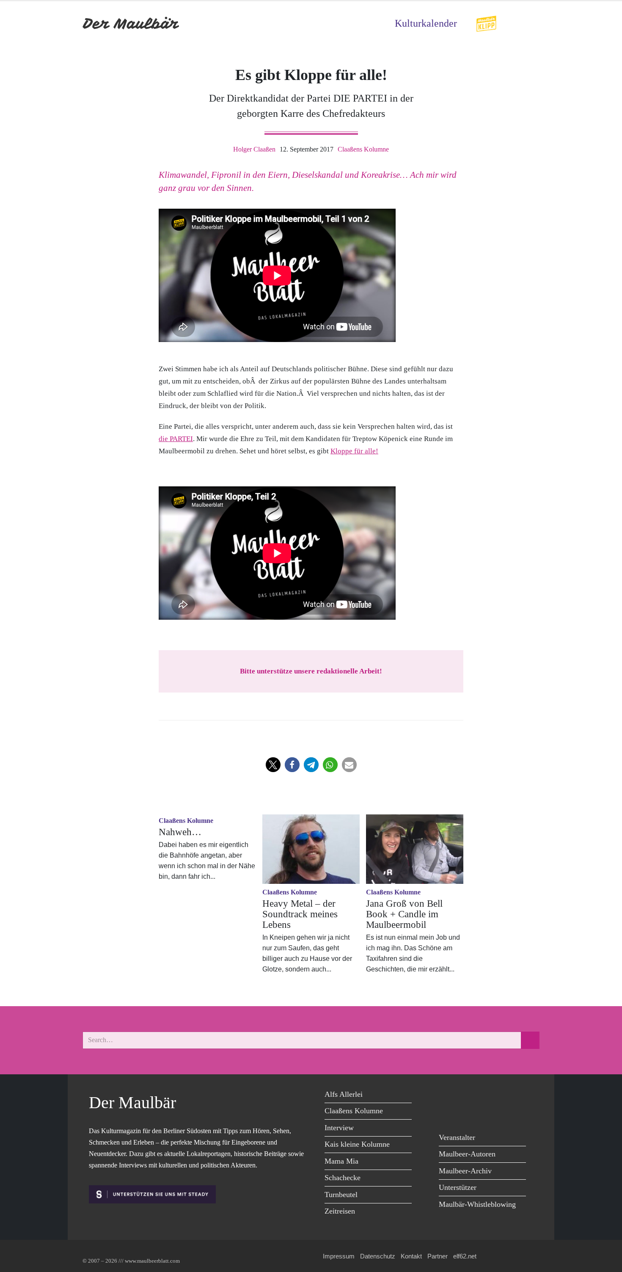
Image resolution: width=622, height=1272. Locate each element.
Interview (339, 1127)
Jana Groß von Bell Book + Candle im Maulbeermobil (404, 914)
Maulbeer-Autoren (467, 1154)
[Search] (530, 1040)
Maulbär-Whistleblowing (477, 1204)
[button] (273, 764)
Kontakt (411, 1256)
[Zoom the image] (486, 21)
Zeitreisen (340, 1211)
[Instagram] (504, 1095)
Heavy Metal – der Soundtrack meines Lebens (300, 914)
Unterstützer (457, 1187)
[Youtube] (485, 1095)
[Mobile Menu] (529, 23)
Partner (437, 1256)
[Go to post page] (311, 849)
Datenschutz (377, 1256)
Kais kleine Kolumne (357, 1144)
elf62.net (464, 1256)
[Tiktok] (447, 1113)
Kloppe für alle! (354, 451)
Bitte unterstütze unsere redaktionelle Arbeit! (311, 671)
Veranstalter (457, 1137)
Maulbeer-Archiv (465, 1171)
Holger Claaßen (254, 149)
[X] (466, 1095)
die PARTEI (176, 439)
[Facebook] (447, 1095)
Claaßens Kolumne (363, 149)
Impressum (339, 1256)
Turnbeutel (341, 1194)
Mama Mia (341, 1161)
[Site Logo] (131, 23)
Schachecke (343, 1177)
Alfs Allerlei (344, 1094)
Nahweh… (180, 832)
